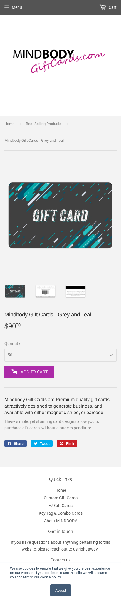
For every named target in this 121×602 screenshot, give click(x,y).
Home (9, 123)
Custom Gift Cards (61, 498)
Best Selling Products (43, 123)
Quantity (12, 343)
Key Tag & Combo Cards (61, 513)
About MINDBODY (60, 520)
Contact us (60, 560)
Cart (112, 7)
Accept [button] (60, 590)
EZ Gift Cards (60, 505)
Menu (17, 7)
